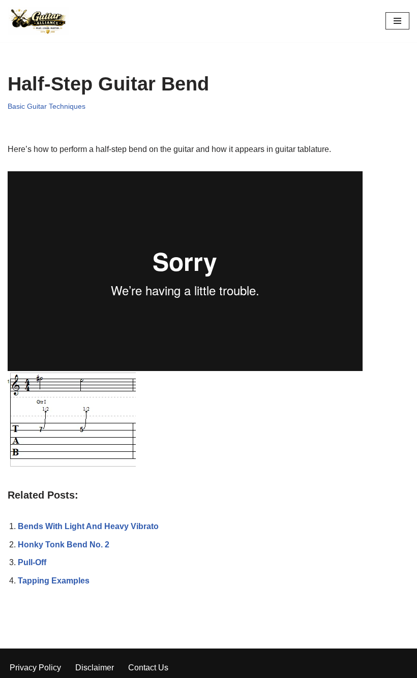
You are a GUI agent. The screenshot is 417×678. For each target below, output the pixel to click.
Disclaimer (94, 667)
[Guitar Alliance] (38, 21)
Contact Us (148, 667)
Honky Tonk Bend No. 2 (63, 544)
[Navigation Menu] (397, 20)
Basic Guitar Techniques (46, 106)
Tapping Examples (54, 580)
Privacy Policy (35, 667)
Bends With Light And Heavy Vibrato (88, 526)
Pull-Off (32, 562)
